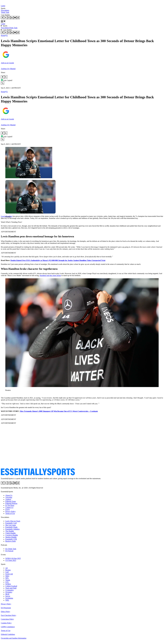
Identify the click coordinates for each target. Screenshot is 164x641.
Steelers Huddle (11, 537)
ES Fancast (9, 551)
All (6, 568)
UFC (7, 582)
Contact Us (9, 507)
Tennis (7, 580)
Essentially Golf (11, 523)
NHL (7, 600)
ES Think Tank (10, 549)
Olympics (8, 592)
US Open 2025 (10, 560)
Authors (8, 499)
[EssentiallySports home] (38, 475)
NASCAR (9, 574)
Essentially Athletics (12, 529)
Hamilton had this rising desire (50, 275)
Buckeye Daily (10, 541)
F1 (7, 35)
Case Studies (7, 30)
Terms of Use (10, 513)
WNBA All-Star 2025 (13, 558)
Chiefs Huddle (10, 533)
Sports (5, 26)
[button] (6, 220)
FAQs (7, 509)
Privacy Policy (10, 511)
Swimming (9, 598)
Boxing (8, 570)
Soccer (7, 596)
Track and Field (10, 588)
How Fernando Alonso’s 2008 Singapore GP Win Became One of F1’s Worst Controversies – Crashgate (59, 411)
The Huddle (9, 531)
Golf (7, 572)
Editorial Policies (11, 503)
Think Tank (5, 12)
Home (3, 35)
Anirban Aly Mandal (8, 69)
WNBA (8, 584)
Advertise (8, 497)
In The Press (9, 505)
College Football (11, 586)
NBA (7, 576)
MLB (7, 594)
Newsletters (5, 10)
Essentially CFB (11, 539)
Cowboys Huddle (11, 535)
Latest (3, 6)
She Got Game (10, 525)
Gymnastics (9, 590)
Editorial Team (10, 501)
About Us (8, 495)
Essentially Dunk (11, 527)
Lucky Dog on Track (12, 521)
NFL (7, 578)
